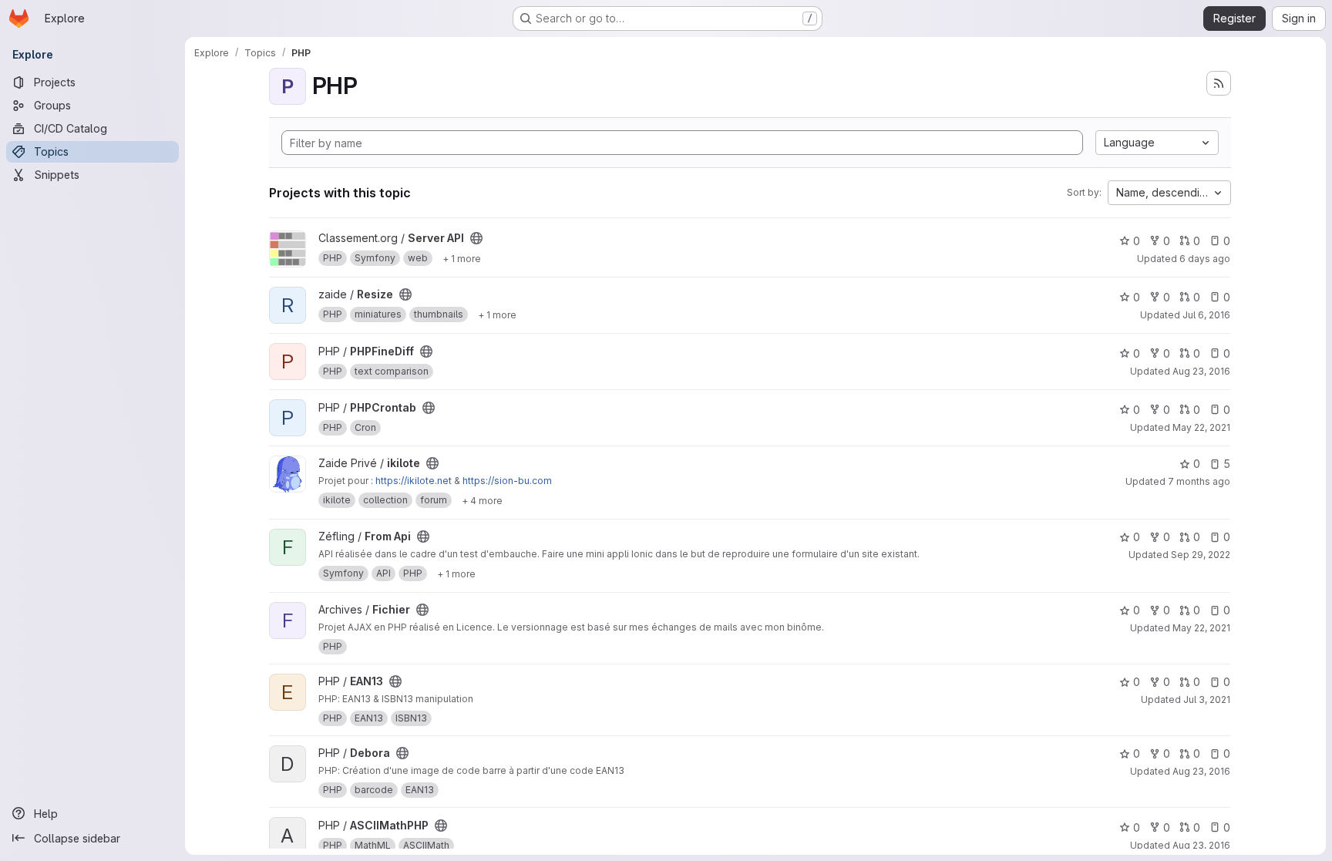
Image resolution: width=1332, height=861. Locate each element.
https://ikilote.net (413, 480)
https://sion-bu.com (507, 480)
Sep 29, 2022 (1200, 554)
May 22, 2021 (1201, 427)
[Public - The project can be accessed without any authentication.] (476, 238)
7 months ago (1199, 481)
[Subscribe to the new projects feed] (1218, 83)
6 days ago (1204, 258)
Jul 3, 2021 (1206, 699)
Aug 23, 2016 (1201, 371)
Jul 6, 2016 (1206, 315)
